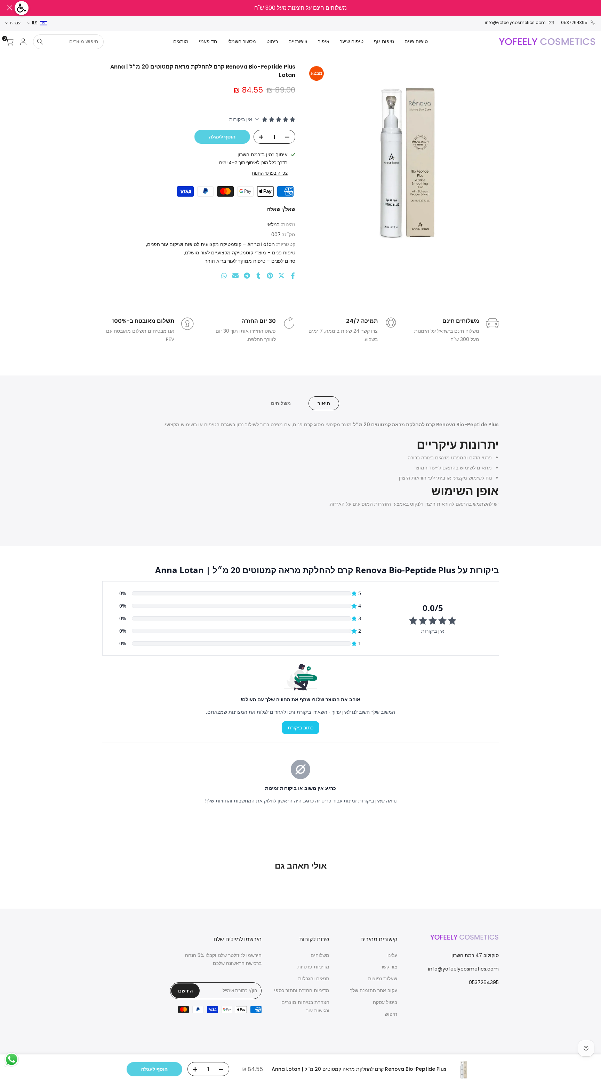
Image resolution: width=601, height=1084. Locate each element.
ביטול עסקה (385, 1002)
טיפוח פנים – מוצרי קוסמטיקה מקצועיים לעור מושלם (240, 252)
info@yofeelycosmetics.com (515, 22)
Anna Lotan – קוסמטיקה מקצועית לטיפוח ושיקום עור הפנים (211, 244)
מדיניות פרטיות (313, 966)
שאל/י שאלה (281, 209)
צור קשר (388, 966)
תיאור (324, 403)
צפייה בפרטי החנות (270, 173)
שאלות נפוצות (382, 978)
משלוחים (281, 403)
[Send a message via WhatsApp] (11, 1059)
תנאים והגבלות (313, 978)
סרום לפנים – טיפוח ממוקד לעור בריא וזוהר (250, 261)
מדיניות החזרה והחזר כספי (301, 990)
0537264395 (574, 22)
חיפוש (391, 1014)
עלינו (392, 955)
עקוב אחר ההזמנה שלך (373, 990)
